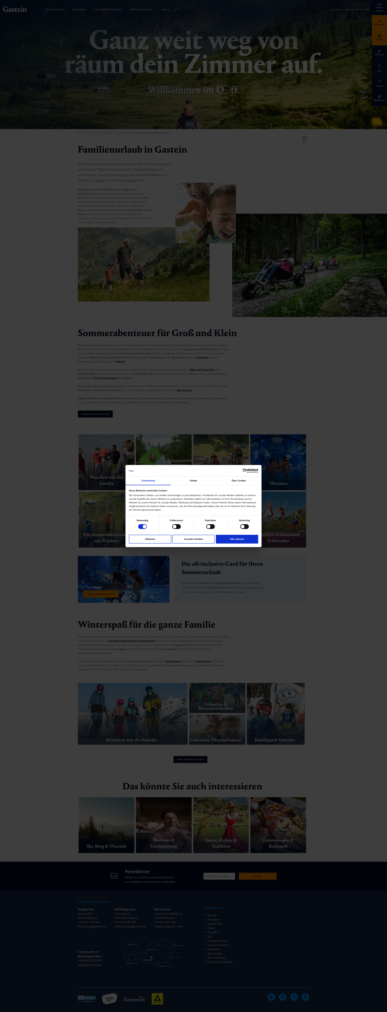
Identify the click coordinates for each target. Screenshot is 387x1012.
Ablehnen (150, 539)
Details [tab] (193, 480)
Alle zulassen (237, 539)
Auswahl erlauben (193, 539)
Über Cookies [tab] (239, 480)
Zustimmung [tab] (148, 480)
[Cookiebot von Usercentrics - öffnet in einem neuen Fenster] (245, 470)
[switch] (176, 526)
